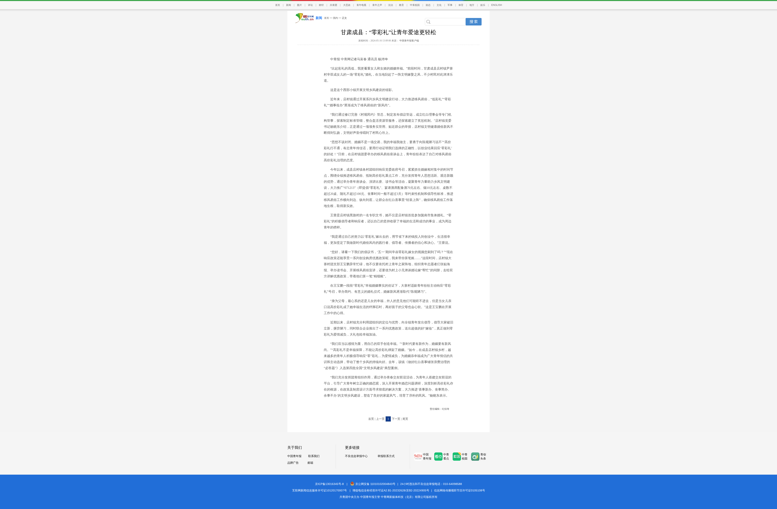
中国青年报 (294, 456)
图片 (299, 5)
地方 (471, 5)
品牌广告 (293, 462)
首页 (277, 5)
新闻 (288, 5)
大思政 (346, 5)
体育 (461, 5)
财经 (321, 5)
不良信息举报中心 (356, 456)
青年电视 (361, 5)
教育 (401, 5)
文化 (439, 5)
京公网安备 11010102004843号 (375, 484)
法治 (390, 5)
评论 (310, 5)
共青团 (333, 5)
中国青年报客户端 (409, 40)
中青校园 (415, 5)
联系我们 (314, 456)
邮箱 (310, 462)
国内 (335, 18)
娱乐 (482, 5)
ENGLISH (496, 5)
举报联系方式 (386, 456)
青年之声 (377, 5)
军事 (450, 5)
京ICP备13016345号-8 (329, 484)
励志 (428, 5)
